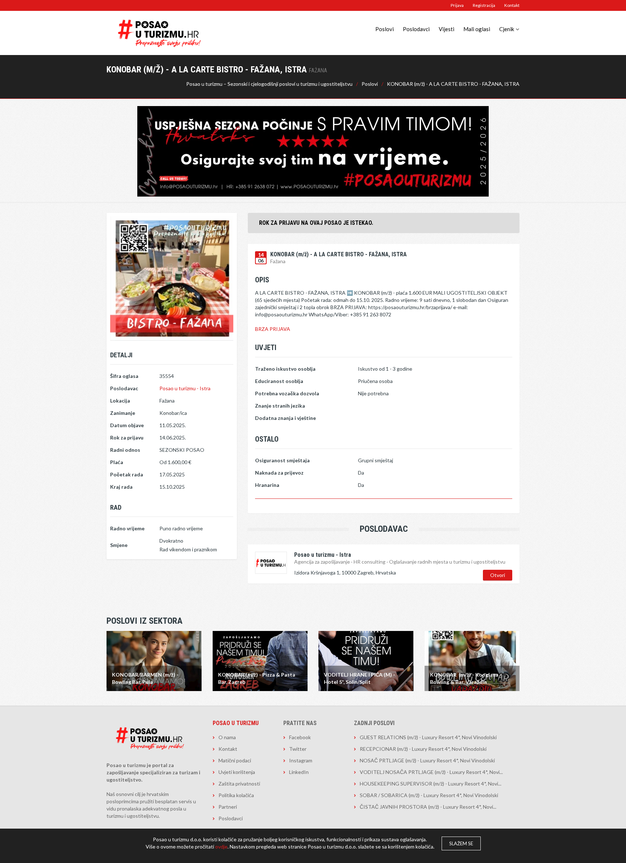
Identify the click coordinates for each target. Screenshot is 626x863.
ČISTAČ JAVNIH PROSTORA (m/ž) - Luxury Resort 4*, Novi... (428, 807)
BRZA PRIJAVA (272, 329)
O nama (227, 737)
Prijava (457, 5)
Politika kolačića (236, 795)
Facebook (300, 737)
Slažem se (461, 843)
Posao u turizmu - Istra (184, 388)
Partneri (227, 807)
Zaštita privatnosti (239, 783)
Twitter (297, 749)
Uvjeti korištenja (236, 772)
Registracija (484, 5)
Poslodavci (416, 29)
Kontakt (511, 5)
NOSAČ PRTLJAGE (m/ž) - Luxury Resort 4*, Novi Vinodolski (427, 760)
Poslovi (384, 29)
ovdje (221, 846)
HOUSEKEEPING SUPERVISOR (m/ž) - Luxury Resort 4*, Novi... (430, 783)
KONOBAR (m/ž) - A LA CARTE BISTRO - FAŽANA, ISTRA (453, 84)
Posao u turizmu (236, 723)
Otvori (497, 575)
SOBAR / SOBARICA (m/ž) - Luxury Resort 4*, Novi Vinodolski (429, 795)
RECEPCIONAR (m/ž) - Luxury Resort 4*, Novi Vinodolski (423, 749)
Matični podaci (234, 760)
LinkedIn (299, 772)
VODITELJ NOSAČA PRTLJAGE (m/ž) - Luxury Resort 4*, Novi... (431, 772)
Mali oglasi (476, 29)
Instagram (300, 760)
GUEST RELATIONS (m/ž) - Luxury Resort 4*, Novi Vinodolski (428, 737)
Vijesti (446, 29)
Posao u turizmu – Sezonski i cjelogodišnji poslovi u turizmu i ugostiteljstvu (269, 84)
